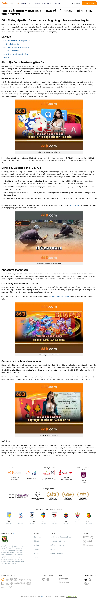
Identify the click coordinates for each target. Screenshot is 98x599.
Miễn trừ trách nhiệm (57, 545)
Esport (36, 549)
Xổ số (44, 3)
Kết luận (6, 57)
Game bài (37, 3)
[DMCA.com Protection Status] (71, 596)
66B (17, 3)
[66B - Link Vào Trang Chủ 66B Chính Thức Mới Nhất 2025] (7, 3)
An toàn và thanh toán (11, 51)
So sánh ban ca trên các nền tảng (15, 54)
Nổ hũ (49, 3)
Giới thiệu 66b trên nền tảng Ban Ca (16, 41)
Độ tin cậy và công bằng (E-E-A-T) (16, 47)
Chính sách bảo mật (57, 541)
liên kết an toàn (74, 205)
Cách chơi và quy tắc (11, 44)
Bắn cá (30, 3)
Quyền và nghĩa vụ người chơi (61, 537)
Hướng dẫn (56, 3)
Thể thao (23, 3)
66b (90, 379)
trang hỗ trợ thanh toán (60, 296)
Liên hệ (53, 549)
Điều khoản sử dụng (57, 553)
